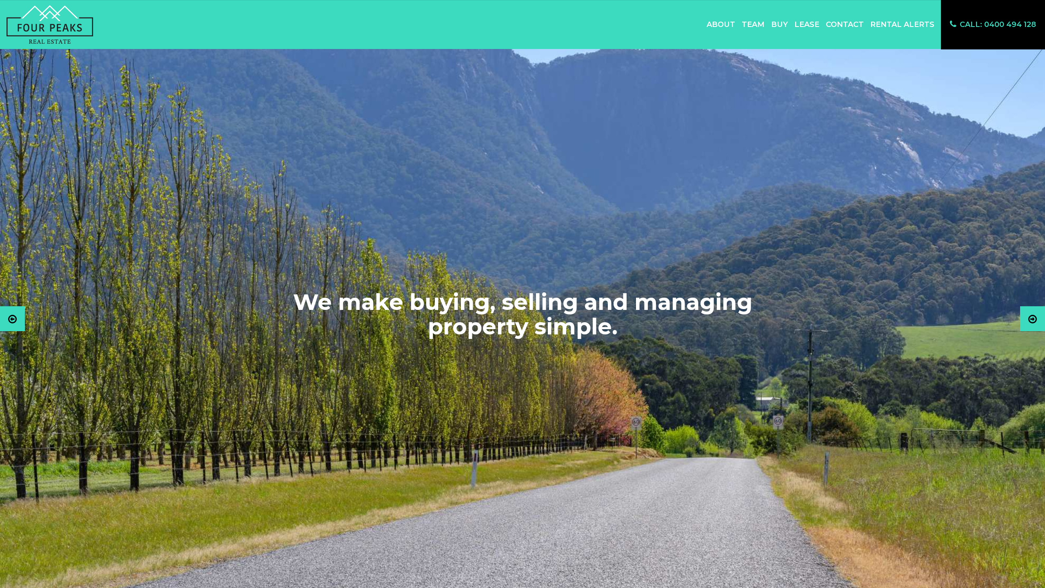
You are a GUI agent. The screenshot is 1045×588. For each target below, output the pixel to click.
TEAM (753, 24)
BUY (779, 24)
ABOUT (721, 24)
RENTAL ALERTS (902, 24)
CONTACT (845, 24)
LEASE (806, 24)
